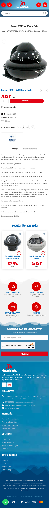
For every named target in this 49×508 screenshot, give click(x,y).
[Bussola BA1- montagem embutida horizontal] (12, 242)
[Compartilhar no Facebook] (23, 127)
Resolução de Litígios (10, 425)
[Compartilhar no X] (19, 127)
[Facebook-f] (4, 384)
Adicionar (27, 101)
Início (3, 31)
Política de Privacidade (10, 419)
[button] (19, 253)
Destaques (6, 439)
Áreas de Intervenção (10, 445)
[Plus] (7, 100)
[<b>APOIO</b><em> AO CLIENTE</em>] (36, 286)
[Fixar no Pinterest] (28, 127)
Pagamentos (6, 467)
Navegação (37, 31)
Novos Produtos (8, 442)
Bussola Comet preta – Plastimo (37, 257)
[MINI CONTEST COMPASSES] (46, 90)
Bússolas (44, 31)
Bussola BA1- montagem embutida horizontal (12, 257)
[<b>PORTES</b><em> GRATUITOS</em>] (12, 286)
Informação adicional (30, 148)
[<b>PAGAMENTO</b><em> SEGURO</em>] (12, 306)
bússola (7, 121)
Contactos (5, 463)
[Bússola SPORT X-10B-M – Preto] (24, 62)
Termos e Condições (9, 422)
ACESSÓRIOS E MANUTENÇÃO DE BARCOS (19, 31)
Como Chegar (7, 470)
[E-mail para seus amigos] (33, 127)
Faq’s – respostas (8, 428)
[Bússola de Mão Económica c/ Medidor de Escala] (41, 90)
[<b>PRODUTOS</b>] (36, 306)
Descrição (15, 148)
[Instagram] (9, 384)
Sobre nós (5, 460)
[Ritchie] (12, 138)
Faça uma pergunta (9, 107)
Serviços (5, 449)
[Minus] (7, 102)
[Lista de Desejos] (4, 41)
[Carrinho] (45, 4)
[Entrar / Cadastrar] (38, 4)
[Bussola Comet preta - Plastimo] (36, 242)
